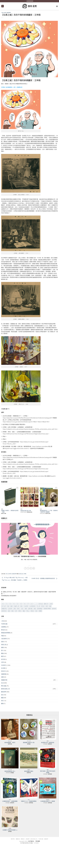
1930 (10, 603)
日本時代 (5, 12)
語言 (2, 695)
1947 (28, 603)
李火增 (38, 606)
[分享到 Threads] (31, 568)
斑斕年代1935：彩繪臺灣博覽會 (28, 801)
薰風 (13, 611)
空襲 (15, 608)
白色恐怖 (10, 608)
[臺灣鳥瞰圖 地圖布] (28, 758)
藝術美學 (9, 12)
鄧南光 (19, 611)
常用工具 (3, 644)
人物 (2, 12)
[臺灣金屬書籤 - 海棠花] (10, 729)
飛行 (2, 700)
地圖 (2, 636)
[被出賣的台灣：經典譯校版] (47, 729)
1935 (17, 603)
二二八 (35, 603)
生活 (2, 683)
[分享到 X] (28, 568)
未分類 (3, 668)
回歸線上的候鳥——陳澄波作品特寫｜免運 (9, 511)
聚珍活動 (3, 686)
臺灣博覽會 (39, 608)
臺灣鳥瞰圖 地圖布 (28, 771)
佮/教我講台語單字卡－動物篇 (47, 801)
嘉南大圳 (46, 603)
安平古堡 (4, 606)
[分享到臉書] (25, 568)
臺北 (22, 608)
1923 (6, 603)
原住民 (3, 630)
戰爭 (2, 656)
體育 (2, 703)
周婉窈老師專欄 (5, 633)
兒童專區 (3, 627)
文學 (2, 662)
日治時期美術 (32, 606)
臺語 (9, 611)
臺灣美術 (54, 608)
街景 (16, 611)
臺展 (35, 608)
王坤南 (24, 573)
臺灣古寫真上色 (5, 689)
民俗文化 (3, 671)
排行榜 (3, 659)
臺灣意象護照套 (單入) (10, 771)
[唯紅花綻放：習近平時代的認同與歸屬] (47, 758)
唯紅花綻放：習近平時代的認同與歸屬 (47, 771)
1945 (24, 603)
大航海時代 (4, 638)
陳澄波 (32, 611)
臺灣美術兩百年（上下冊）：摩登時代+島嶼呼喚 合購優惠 (49, 511)
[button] (2, 6)
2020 (31, 603)
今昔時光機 (4, 624)
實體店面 (18, 839)
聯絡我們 (46, 839)
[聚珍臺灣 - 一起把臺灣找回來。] (29, 6)
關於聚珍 (13, 839)
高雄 (36, 611)
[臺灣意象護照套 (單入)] (10, 758)
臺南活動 (30, 608)
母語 (47, 606)
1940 (21, 603)
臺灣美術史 (4, 611)
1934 (13, 603)
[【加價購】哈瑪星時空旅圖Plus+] (10, 816)
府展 (8, 606)
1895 (3, 603)
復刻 (21, 606)
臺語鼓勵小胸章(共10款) (28, 742)
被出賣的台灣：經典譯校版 (47, 742)
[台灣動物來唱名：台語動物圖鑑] (10, 788)
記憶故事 (28, 839)
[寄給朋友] (33, 568)
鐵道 (24, 611)
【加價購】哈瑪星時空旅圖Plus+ (10, 830)
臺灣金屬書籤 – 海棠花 (9, 742)
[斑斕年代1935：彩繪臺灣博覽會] (28, 788)
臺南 (26, 608)
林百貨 (42, 606)
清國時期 (3, 674)
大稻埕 (50, 603)
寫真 (2, 641)
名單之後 (21, 573)
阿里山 (27, 611)
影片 (2, 650)
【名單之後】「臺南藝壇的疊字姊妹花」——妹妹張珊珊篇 (29, 556)
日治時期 (26, 606)
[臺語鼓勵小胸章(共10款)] (28, 729)
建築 (12, 606)
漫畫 (50, 606)
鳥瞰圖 (40, 611)
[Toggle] (57, 624)
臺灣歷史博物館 (47, 608)
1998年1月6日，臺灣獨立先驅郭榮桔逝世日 (43, 578)
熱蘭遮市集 (4, 608)
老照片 (18, 608)
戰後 (2, 653)
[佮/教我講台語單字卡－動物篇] (47, 788)
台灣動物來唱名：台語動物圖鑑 (9, 801)
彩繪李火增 (16, 606)
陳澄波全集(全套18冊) (26, 510)
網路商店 (23, 839)
